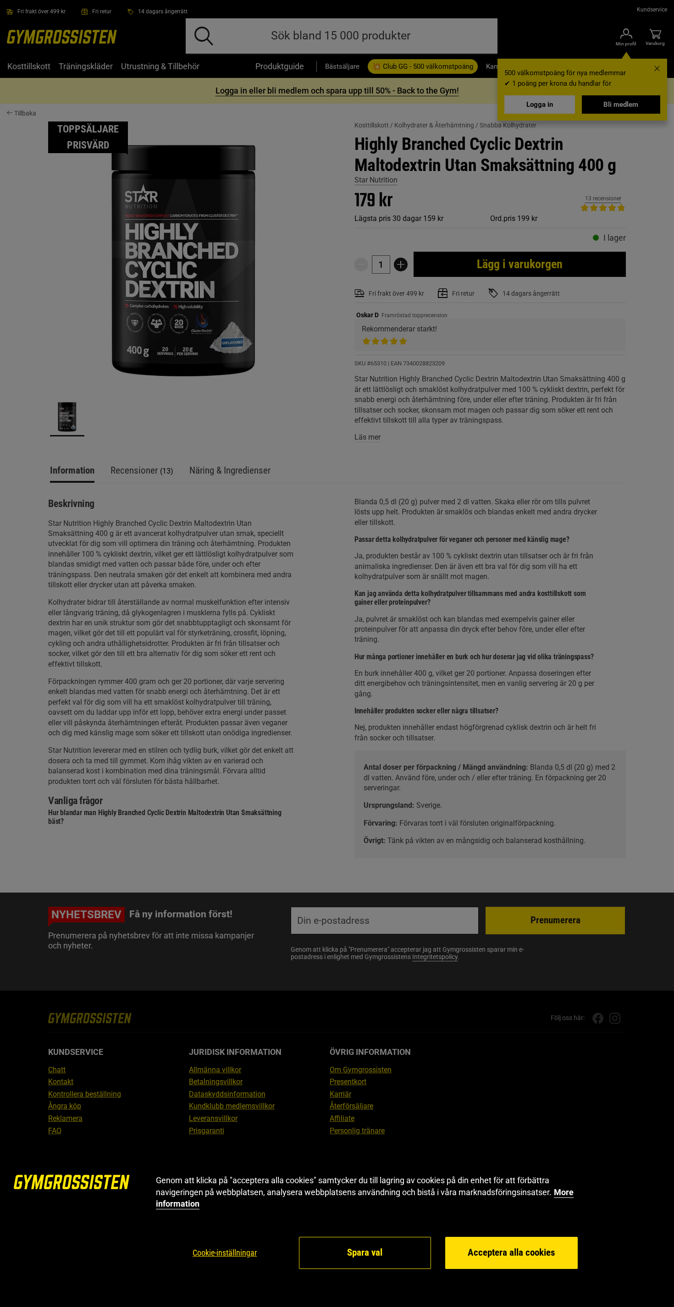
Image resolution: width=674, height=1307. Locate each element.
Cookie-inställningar (225, 1252)
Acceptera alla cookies (511, 1252)
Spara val (364, 1252)
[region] (337, 1222)
